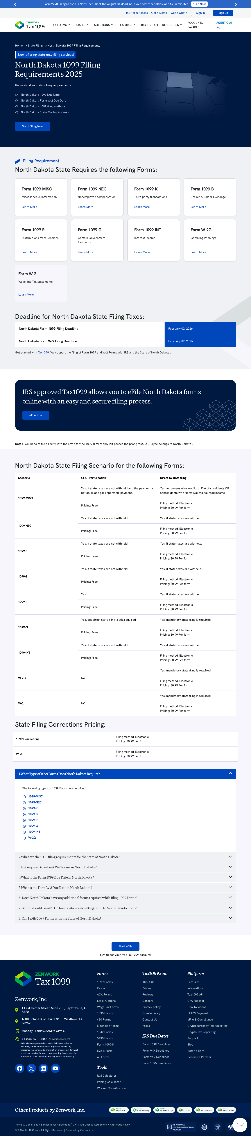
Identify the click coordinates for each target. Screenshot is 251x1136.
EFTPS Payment (197, 1013)
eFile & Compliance (200, 1019)
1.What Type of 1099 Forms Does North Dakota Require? (59, 774)
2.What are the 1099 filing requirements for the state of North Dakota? (69, 857)
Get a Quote (179, 13)
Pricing (146, 988)
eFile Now (35, 415)
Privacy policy (151, 1007)
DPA (75, 1124)
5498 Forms (105, 1038)
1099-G (33, 826)
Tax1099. (44, 352)
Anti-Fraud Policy (120, 1124)
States (80, 25)
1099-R (33, 820)
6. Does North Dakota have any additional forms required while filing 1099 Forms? (78, 898)
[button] (60, 25)
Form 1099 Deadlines (156, 1044)
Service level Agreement (55, 1124)
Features (193, 982)
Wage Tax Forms (108, 1007)
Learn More (29, 207)
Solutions (102, 25)
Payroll (101, 988)
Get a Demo (159, 13)
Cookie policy (151, 1013)
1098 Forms (105, 1013)
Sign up (223, 13)
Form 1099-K (105, 1044)
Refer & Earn (196, 1051)
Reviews (147, 994)
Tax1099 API (195, 994)
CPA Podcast (195, 1000)
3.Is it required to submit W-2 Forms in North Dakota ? (58, 867)
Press (146, 1025)
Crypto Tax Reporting (201, 1032)
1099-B (33, 814)
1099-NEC (35, 802)
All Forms (103, 1057)
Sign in (200, 13)
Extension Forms (108, 1025)
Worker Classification (111, 1088)
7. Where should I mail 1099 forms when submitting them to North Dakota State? (78, 908)
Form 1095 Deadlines (156, 1063)
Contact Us (149, 1019)
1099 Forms (105, 982)
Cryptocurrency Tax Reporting (207, 1025)
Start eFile (125, 946)
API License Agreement (93, 1124)
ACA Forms (104, 994)
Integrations (195, 988)
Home (19, 45)
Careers (147, 1000)
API (156, 25)
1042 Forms (105, 1032)
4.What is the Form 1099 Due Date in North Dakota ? (56, 877)
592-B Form (104, 1051)
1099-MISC (35, 796)
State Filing (35, 45)
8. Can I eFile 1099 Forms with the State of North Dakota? (60, 918)
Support (192, 1038)
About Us (148, 982)
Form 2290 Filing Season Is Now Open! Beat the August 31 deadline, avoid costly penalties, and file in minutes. (125, 4)
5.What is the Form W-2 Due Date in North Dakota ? (55, 888)
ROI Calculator (106, 1075)
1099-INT (34, 832)
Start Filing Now (32, 126)
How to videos (196, 1007)
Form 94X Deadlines (155, 1050)
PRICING (145, 25)
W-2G (32, 838)
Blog (190, 1044)
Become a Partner (199, 1057)
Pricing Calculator (109, 1082)
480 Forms (104, 1019)
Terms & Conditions (26, 1124)
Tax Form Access (137, 13)
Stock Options (106, 1000)
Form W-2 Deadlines (155, 1057)
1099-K (33, 808)
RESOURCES (170, 25)
